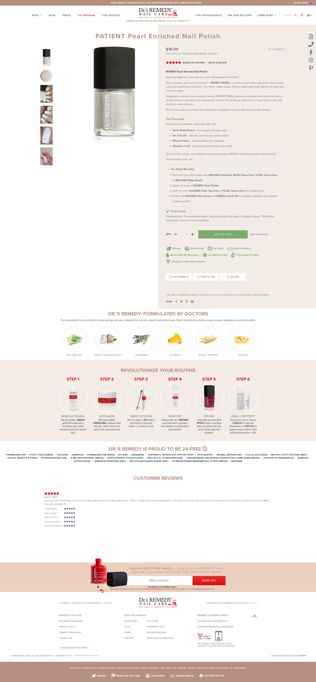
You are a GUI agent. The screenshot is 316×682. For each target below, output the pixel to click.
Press (66, 15)
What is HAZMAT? (260, 295)
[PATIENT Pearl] (46, 76)
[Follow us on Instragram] (311, 60)
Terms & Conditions (70, 632)
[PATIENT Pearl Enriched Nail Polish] (46, 58)
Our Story (152, 621)
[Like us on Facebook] (311, 53)
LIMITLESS (249, 426)
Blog (52, 15)
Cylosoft (301, 656)
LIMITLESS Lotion (190, 2)
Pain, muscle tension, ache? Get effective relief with (145, 2)
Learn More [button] (265, 15)
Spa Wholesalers (156, 632)
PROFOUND (183, 419)
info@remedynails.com (87, 656)
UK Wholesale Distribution (212, 621)
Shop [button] (36, 15)
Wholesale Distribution (160, 638)
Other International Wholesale (215, 626)
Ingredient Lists (155, 626)
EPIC (146, 419)
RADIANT (81, 419)
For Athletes (111, 15)
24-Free (234, 276)
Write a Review (217, 62)
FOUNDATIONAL (100, 422)
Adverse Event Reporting (73, 647)
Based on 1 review (194, 62)
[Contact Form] (311, 37)
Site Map (129, 638)
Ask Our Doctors (240, 15)
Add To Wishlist (259, 234)
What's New (130, 621)
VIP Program (86, 15)
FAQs (127, 626)
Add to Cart (223, 234)
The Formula (180, 276)
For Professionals (209, 15)
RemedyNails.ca (247, 603)
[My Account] (302, 15)
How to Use (207, 276)
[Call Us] (311, 45)
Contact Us (65, 638)
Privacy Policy (67, 626)
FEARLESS (237, 422)
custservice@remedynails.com (155, 589)
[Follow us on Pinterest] (311, 68)
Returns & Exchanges (71, 621)
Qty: (168, 234)
